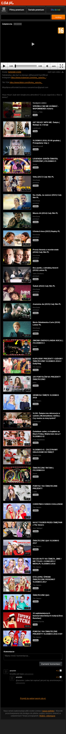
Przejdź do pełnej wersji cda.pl (33, 698)
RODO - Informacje (47, 716)
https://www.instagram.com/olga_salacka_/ (28, 78)
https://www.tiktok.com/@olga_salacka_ (26, 82)
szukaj (58, 17)
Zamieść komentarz (50, 664)
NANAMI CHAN (14, 72)
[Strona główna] (8, 3)
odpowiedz (28, 674)
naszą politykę (48, 711)
